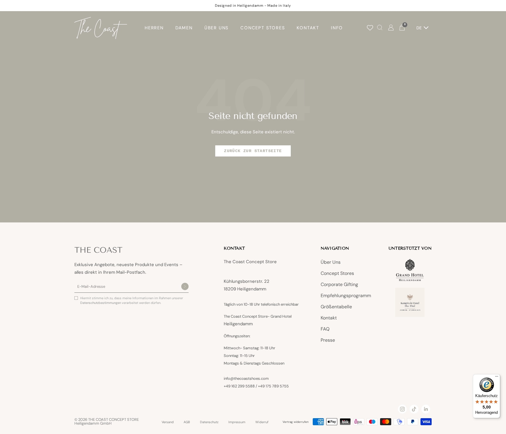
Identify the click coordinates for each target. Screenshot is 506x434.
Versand (168, 422)
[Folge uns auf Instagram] (402, 409)
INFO (337, 28)
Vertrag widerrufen (296, 422)
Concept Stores (337, 273)
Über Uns (331, 262)
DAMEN (184, 28)
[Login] (391, 28)
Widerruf (262, 422)
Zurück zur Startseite (253, 151)
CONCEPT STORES (262, 28)
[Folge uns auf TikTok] (414, 409)
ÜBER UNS (216, 28)
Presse (328, 340)
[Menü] (496, 377)
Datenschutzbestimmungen (101, 303)
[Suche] (379, 28)
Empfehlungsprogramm (346, 295)
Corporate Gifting (339, 284)
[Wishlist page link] (370, 28)
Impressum (236, 422)
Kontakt (329, 318)
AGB (187, 422)
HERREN (154, 28)
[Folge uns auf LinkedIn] (425, 409)
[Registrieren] (185, 287)
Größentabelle (336, 307)
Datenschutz (209, 422)
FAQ (325, 329)
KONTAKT (308, 28)
